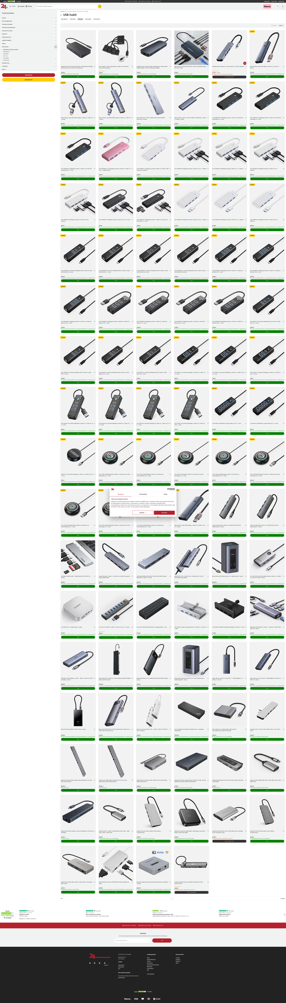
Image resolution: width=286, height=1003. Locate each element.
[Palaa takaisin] (61, 15)
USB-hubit (5, 56)
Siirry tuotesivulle (229, 77)
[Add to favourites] (94, 67)
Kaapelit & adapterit (6, 40)
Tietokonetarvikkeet (8, 13)
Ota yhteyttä (150, 963)
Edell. (61, 899)
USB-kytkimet (6, 60)
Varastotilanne (150, 968)
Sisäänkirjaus (121, 967)
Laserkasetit (5, 66)
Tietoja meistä (274, 1)
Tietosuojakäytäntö (151, 959)
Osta (78, 76)
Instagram (178, 961)
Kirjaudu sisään (281, 1)
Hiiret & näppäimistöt (7, 21)
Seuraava (283, 899)
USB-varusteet (5, 47)
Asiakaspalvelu (267, 1)
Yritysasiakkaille (150, 974)
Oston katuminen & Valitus (153, 965)
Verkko (3, 43)
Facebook (178, 959)
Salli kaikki (164, 512)
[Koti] (4, 6)
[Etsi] (100, 6)
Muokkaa (142, 512)
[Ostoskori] (282, 6)
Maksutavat (149, 966)
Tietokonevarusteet (6, 37)
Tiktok (177, 963)
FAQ (119, 969)
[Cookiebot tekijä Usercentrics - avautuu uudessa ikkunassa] (168, 489)
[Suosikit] (277, 6)
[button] (281, 25)
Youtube (178, 958)
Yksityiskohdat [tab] (143, 494)
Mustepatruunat (5, 63)
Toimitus (149, 961)
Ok (162, 940)
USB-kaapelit (6, 58)
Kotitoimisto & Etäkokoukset (8, 27)
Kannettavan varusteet (7, 31)
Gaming (4, 18)
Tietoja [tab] (165, 494)
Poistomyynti (28, 80)
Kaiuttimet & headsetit (7, 24)
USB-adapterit (6, 52)
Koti (66, 11)
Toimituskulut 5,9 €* (157, 1)
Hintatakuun (28, 75)
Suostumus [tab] (121, 494)
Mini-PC (4, 69)
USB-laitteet (5, 54)
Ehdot (148, 958)
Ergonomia (4, 34)
